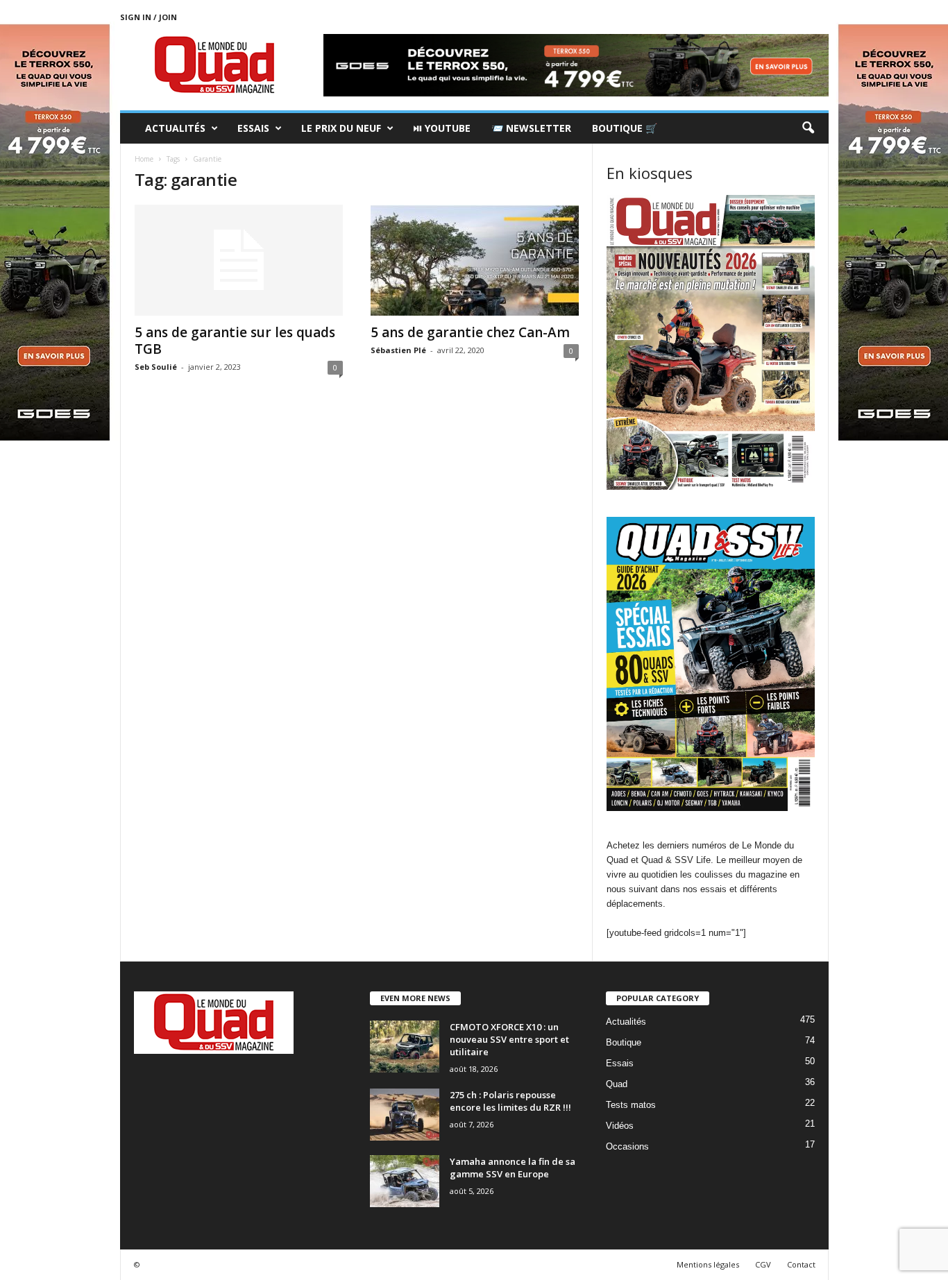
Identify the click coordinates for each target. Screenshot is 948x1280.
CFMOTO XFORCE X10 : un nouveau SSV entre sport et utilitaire (509, 1039)
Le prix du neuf (341, 128)
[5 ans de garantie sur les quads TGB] (239, 260)
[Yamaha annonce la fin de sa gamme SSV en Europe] (404, 1181)
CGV (763, 1264)
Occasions (627, 1146)
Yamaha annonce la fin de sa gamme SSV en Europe (512, 1167)
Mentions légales (708, 1264)
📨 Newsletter (531, 128)
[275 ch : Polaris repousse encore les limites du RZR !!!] (404, 1115)
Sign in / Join (148, 17)
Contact (801, 1264)
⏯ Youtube (442, 128)
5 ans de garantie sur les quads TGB (235, 340)
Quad (616, 1084)
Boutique (623, 1042)
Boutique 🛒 (624, 128)
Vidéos (620, 1125)
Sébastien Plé (398, 350)
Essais (253, 128)
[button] (808, 128)
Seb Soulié (156, 366)
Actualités (175, 128)
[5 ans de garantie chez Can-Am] (475, 260)
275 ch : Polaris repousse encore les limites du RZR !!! (510, 1101)
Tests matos (631, 1105)
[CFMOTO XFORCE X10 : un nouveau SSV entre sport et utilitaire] (404, 1047)
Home (144, 159)
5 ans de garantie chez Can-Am (470, 332)
